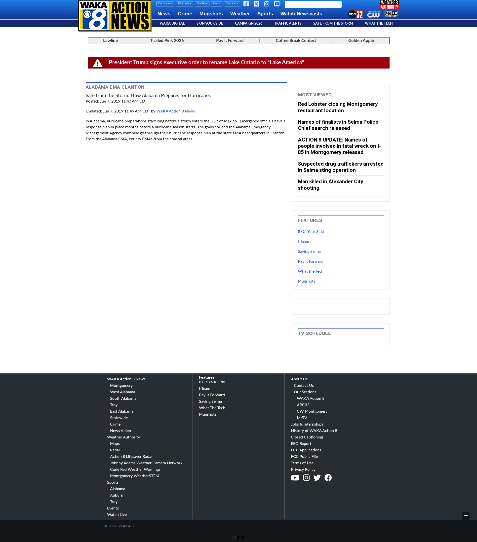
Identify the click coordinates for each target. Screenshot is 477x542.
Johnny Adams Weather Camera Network (146, 463)
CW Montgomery (312, 411)
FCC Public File (304, 457)
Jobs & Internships (307, 424)
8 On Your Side (210, 23)
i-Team (303, 242)
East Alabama (121, 411)
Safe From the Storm (333, 23)
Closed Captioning (307, 437)
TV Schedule (184, 3)
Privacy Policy (303, 469)
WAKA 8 (114, 15)
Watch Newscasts (301, 13)
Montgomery (121, 386)
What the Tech (310, 271)
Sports (265, 13)
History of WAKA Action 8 (314, 431)
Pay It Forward (310, 261)
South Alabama (123, 398)
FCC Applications (306, 450)
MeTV (302, 418)
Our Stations (165, 3)
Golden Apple (361, 40)
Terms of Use (302, 463)
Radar (115, 450)
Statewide (119, 418)
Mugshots (211, 13)
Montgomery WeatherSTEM (134, 476)
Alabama (117, 489)
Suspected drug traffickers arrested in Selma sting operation (341, 167)
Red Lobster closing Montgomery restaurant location (338, 107)
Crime (185, 13)
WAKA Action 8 (310, 398)
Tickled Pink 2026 (167, 40)
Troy (114, 405)
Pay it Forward (230, 40)
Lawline (110, 40)
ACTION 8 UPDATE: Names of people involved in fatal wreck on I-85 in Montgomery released (339, 146)
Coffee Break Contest (296, 40)
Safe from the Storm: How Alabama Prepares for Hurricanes (148, 95)
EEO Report (301, 444)
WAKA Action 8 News (175, 111)
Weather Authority (123, 437)
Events (216, 3)
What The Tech (379, 23)
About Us (299, 379)
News (164, 13)
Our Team (202, 3)
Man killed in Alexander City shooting (330, 184)
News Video (120, 431)
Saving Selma (309, 251)
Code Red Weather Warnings (135, 469)
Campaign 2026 (248, 23)
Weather (240, 13)
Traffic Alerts (287, 23)
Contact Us (232, 3)
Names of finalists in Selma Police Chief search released (338, 125)
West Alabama (122, 392)
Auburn (116, 495)
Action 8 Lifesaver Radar (131, 457)
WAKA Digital (172, 23)
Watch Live (117, 515)
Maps (115, 444)
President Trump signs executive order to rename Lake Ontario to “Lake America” (206, 62)
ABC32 (303, 405)
